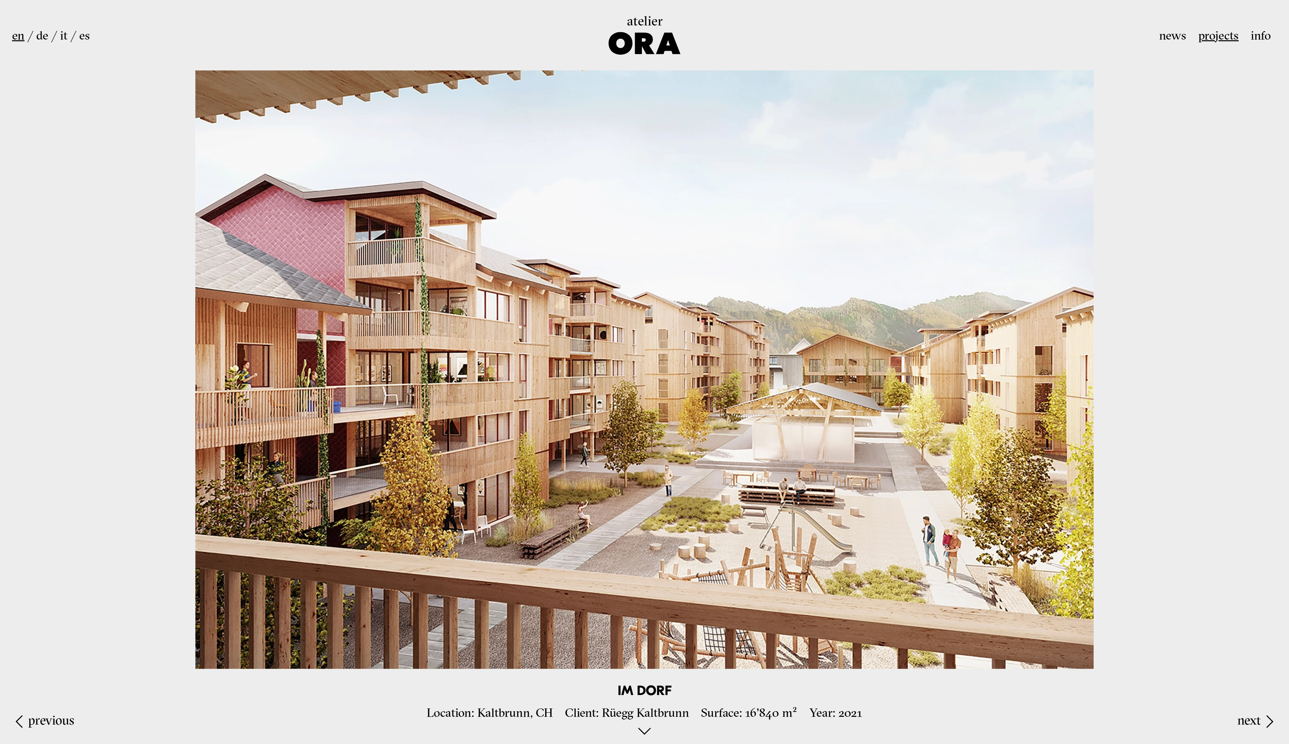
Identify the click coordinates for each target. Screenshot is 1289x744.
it (63, 35)
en (18, 35)
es (84, 35)
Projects (1218, 35)
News (1172, 35)
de (42, 35)
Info (1261, 35)
